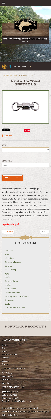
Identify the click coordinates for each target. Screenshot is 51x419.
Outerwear (9, 300)
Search (5, 364)
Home (4, 75)
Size (4, 145)
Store (4, 348)
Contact (5, 357)
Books (7, 304)
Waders (8, 284)
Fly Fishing (9, 258)
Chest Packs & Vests (13, 292)
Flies (7, 254)
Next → (44, 232)
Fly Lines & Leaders (13, 262)
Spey (7, 273)
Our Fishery (7, 373)
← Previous (8, 232)
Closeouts (9, 250)
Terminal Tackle (12, 75)
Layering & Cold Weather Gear (17, 296)
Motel (4, 351)
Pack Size (7, 160)
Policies (5, 360)
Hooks (7, 277)
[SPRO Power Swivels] (25, 107)
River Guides (7, 376)
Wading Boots (10, 288)
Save (28, 130)
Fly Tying (8, 266)
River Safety (7, 382)
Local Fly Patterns (9, 354)
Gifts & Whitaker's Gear (15, 307)
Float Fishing (10, 269)
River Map (6, 379)
